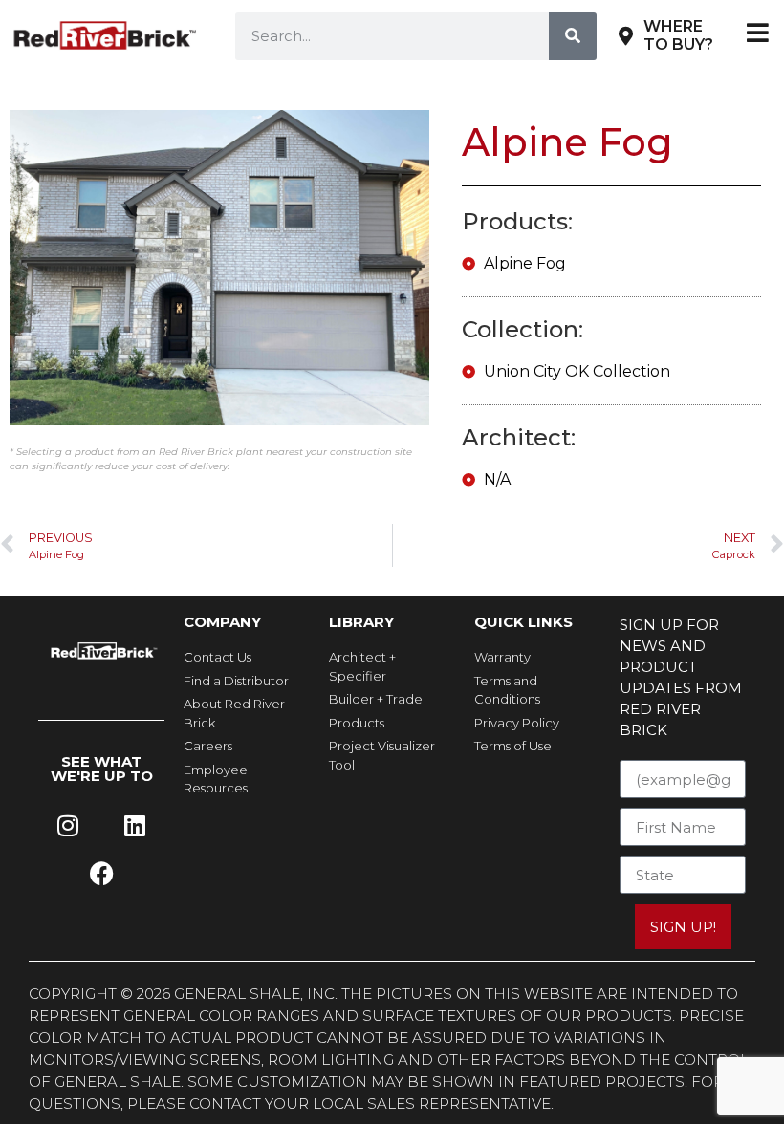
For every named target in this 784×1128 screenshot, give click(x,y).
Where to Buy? (678, 35)
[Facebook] (101, 874)
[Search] (573, 36)
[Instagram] (68, 826)
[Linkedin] (135, 826)
